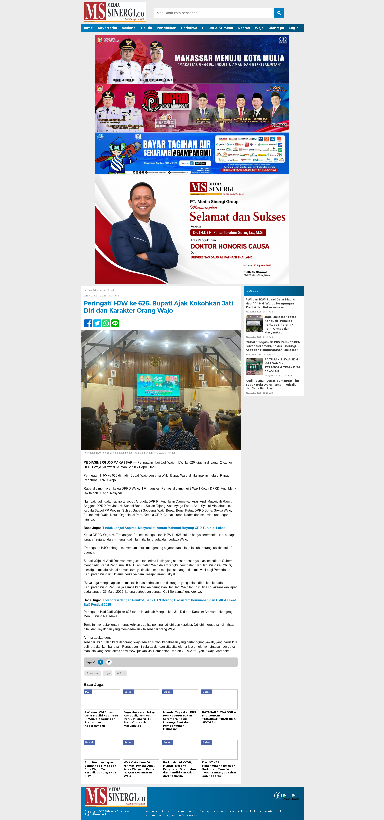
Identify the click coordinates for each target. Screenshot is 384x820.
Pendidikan (166, 28)
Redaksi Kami (175, 811)
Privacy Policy (188, 815)
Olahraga (276, 28)
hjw (108, 673)
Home (88, 28)
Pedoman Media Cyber (160, 815)
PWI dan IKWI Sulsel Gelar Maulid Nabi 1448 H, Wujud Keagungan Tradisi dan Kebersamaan (270, 303)
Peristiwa (189, 28)
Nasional (129, 28)
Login (294, 28)
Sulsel (110, 290)
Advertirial (92, 673)
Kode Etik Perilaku (271, 811)
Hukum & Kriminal (217, 28)
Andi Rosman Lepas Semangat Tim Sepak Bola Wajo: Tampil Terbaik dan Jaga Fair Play (272, 384)
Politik (146, 28)
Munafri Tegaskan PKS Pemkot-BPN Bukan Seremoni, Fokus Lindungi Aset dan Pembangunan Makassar (273, 346)
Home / (88, 290)
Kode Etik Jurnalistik (243, 811)
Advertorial (107, 28)
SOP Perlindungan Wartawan (207, 811)
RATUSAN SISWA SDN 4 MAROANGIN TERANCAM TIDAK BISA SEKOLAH (283, 365)
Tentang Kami (154, 811)
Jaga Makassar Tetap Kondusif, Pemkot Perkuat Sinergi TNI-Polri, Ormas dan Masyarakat (281, 324)
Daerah (244, 28)
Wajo (259, 28)
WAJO (121, 673)
